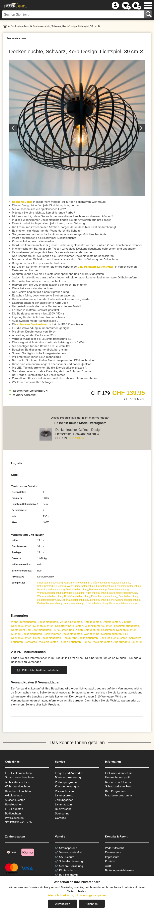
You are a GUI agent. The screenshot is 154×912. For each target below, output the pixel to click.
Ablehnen (92, 903)
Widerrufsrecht (114, 848)
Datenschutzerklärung (61, 895)
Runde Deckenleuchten (97, 641)
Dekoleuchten (111, 621)
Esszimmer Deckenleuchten (119, 629)
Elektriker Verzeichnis (118, 773)
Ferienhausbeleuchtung (104, 596)
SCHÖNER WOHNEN (18, 822)
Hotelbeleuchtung (120, 582)
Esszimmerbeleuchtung (128, 586)
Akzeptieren (62, 903)
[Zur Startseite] (5, 26)
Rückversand (63, 808)
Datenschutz (113, 852)
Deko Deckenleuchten (113, 637)
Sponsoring (62, 813)
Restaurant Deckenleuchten (80, 637)
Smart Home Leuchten (19, 777)
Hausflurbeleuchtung (48, 600)
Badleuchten (13, 813)
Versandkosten (64, 791)
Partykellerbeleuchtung (50, 603)
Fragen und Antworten (69, 773)
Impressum (112, 857)
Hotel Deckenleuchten (47, 637)
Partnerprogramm (66, 782)
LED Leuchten (14, 808)
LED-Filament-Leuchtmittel (96, 266)
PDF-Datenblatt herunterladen (41, 670)
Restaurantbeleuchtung (77, 582)
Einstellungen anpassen (92, 895)
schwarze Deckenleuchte (34, 324)
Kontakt (110, 861)
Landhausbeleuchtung (73, 600)
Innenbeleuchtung (74, 603)
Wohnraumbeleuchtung (50, 593)
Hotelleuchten (92, 621)
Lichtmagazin (63, 804)
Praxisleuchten (14, 817)
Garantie (60, 817)
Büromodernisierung (68, 777)
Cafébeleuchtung (100, 582)
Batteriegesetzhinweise (119, 870)
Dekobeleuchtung (128, 596)
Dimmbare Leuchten (18, 791)
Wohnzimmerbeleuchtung (81, 586)
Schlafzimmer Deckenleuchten (63, 633)
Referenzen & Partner (119, 782)
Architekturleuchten (17, 782)
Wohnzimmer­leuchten (98, 625)
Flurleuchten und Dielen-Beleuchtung (76, 629)
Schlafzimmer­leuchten (69, 625)
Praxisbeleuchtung (74, 593)
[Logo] (15, 5)
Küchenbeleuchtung (97, 593)
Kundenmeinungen (67, 786)
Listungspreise (64, 795)
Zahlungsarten (64, 799)
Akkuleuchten (13, 795)
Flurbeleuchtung (105, 586)
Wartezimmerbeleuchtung (123, 593)
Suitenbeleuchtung (97, 600)
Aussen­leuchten (15, 799)
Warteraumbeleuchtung (50, 596)
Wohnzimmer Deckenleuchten (103, 633)
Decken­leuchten (47, 621)
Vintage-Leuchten (71, 621)
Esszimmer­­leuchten (126, 625)
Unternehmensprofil (117, 777)
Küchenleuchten (43, 625)
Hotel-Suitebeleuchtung (77, 596)
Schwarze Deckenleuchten (41, 641)
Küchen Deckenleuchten (26, 633)
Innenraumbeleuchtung (50, 582)
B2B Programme (115, 791)
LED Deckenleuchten (18, 773)
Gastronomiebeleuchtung (123, 603)
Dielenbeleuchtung (118, 589)
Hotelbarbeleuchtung (96, 603)
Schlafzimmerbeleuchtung (51, 586)
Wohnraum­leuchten (23, 621)
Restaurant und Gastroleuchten (31, 629)
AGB (108, 866)
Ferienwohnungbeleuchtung (124, 600)
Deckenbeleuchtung (77, 589)
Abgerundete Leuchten (128, 641)
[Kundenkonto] (115, 5)
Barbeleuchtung (98, 589)
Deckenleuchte (22, 201)
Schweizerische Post (118, 786)
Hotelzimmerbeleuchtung (51, 589)
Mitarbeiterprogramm (118, 795)
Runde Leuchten (70, 641)
